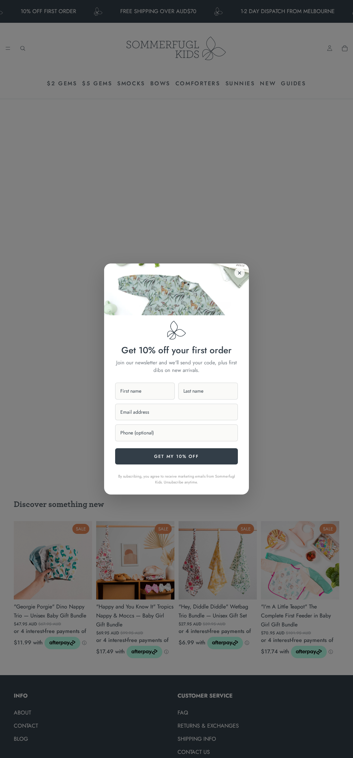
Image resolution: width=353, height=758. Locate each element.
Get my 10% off (176, 456)
